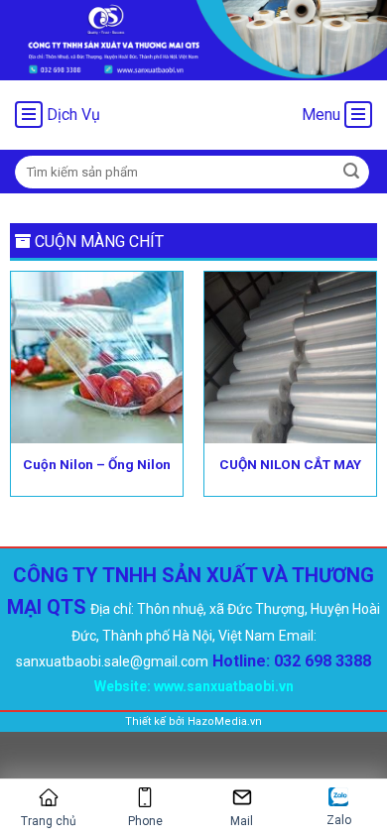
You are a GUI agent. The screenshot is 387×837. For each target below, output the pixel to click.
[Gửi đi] (351, 171)
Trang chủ (48, 821)
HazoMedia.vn (225, 721)
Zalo (338, 820)
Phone (145, 821)
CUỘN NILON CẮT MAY (290, 464)
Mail (241, 821)
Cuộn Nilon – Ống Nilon (97, 464)
